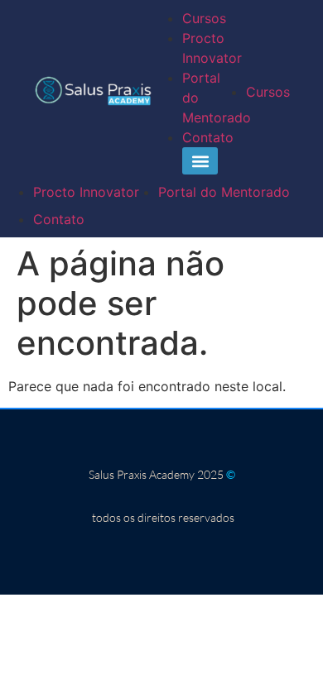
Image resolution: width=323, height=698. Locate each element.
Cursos (204, 18)
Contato (208, 137)
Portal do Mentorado (224, 192)
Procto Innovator (86, 192)
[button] (200, 160)
